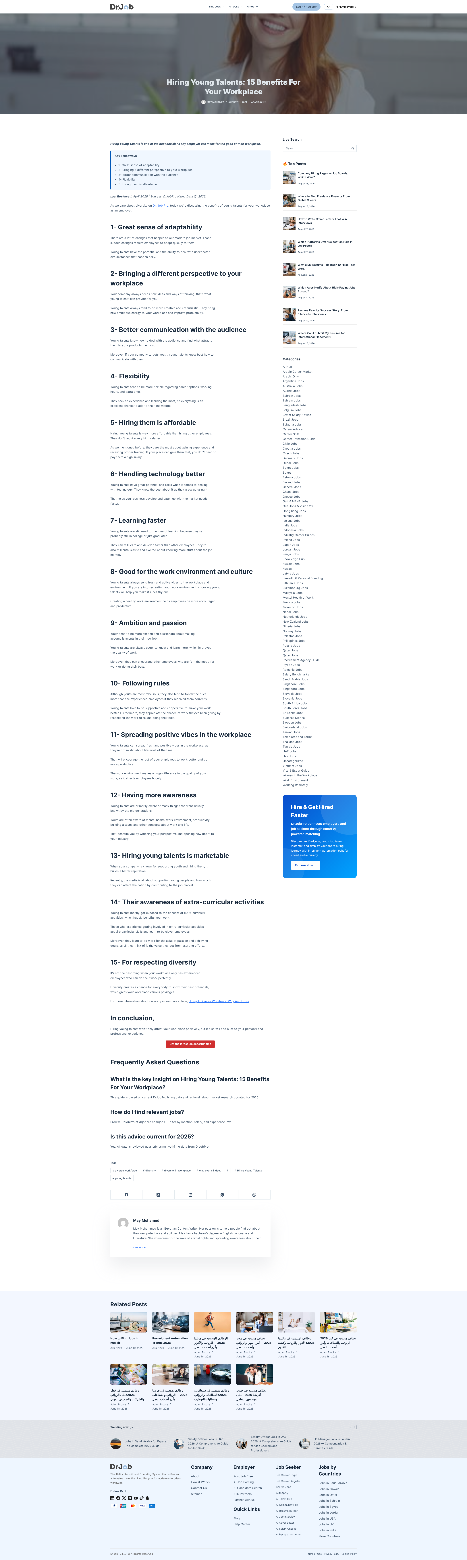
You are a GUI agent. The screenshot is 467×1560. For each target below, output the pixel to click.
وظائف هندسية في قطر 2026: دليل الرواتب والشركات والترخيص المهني (127, 1395)
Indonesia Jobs (293, 530)
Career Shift (291, 434)
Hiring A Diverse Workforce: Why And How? (219, 1001)
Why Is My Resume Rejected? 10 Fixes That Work (326, 266)
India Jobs (290, 525)
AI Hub (250, 6)
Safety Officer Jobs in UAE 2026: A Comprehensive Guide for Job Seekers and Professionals (271, 1443)
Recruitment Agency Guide (301, 660)
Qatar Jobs (290, 650)
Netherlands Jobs (295, 616)
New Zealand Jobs (295, 621)
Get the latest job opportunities (190, 1044)
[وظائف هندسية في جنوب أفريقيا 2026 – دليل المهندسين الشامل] (254, 1374)
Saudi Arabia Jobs (295, 679)
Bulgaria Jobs (292, 424)
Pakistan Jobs (292, 636)
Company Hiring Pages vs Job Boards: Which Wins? (323, 175)
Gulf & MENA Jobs (295, 501)
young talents (122, 1178)
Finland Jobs (291, 482)
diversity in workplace (176, 1170)
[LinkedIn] (191, 1195)
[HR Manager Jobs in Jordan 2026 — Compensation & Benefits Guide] (304, 1443)
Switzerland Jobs (295, 727)
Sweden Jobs (292, 722)
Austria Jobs (291, 391)
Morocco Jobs (293, 607)
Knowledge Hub (294, 559)
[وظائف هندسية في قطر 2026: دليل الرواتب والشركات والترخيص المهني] (128, 1374)
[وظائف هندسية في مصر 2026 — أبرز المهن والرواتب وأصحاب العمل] (254, 1322)
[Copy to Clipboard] (254, 1195)
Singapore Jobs (293, 684)
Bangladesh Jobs (294, 405)
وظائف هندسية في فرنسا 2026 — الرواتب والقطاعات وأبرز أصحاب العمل (170, 1395)
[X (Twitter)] (158, 1195)
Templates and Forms (297, 737)
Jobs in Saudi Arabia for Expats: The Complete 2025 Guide (146, 1444)
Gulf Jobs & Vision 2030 (299, 506)
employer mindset (209, 1170)
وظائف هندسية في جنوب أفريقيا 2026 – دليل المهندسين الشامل (251, 1395)
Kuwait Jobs (291, 564)
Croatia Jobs (292, 448)
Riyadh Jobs (291, 665)
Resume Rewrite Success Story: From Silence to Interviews (323, 312)
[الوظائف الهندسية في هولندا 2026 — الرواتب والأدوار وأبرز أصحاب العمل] (212, 1322)
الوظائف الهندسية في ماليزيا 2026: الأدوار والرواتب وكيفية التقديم (296, 1342)
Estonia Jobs (292, 477)
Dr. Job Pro (160, 205)
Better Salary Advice (297, 415)
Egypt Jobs (291, 467)
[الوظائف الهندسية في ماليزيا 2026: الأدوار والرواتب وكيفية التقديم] (296, 1322)
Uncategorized (293, 761)
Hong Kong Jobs (294, 511)
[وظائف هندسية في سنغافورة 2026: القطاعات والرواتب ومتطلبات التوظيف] (212, 1374)
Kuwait (287, 569)
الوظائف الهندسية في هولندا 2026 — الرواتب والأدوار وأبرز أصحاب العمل (211, 1342)
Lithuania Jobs (293, 583)
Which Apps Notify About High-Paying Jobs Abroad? (326, 289)
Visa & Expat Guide (296, 770)
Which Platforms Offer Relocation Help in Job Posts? (325, 243)
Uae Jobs (289, 756)
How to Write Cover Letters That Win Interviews (322, 221)
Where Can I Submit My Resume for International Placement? (321, 335)
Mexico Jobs (291, 602)
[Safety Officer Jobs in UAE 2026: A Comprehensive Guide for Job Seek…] (178, 1443)
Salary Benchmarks (296, 674)
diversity (149, 1170)
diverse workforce (125, 1170)
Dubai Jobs (290, 463)
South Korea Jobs (295, 708)
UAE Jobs (289, 751)
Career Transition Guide (299, 439)
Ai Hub (287, 367)
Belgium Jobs (292, 410)
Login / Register (306, 6)
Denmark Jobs (293, 458)
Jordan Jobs (291, 549)
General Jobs (292, 487)
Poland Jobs (291, 645)
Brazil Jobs (290, 419)
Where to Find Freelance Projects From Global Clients (324, 198)
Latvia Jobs (291, 573)
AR (328, 6)
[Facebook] (126, 1195)
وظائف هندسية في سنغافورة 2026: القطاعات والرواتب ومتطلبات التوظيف (211, 1395)
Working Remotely (295, 785)
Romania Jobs (292, 669)
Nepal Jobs (290, 612)
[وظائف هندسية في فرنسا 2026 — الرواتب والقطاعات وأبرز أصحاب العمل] (170, 1374)
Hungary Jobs (292, 516)
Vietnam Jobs (292, 766)
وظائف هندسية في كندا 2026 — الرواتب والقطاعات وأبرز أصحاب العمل (338, 1342)
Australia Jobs (292, 386)
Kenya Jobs (291, 554)
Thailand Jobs (292, 742)
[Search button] (352, 148)
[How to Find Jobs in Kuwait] (128, 1322)
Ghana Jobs (291, 491)
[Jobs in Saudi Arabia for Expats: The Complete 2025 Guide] (115, 1443)
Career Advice (292, 429)
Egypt (287, 472)
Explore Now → (305, 865)
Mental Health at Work (298, 597)
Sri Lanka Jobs (293, 713)
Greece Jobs (291, 496)
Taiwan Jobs (291, 732)
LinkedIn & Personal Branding (303, 578)
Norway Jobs (292, 631)
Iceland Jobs (291, 520)
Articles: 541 (140, 1247)
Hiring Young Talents (248, 1170)
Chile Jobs (290, 443)
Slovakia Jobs (292, 693)
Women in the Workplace (300, 775)
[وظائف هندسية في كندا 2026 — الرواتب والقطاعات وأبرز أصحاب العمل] (338, 1322)
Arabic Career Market (297, 371)
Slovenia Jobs (292, 698)
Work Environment (295, 780)
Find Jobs (215, 6)
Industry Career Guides (298, 535)
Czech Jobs (291, 453)
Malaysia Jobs (292, 593)
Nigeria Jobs (291, 626)
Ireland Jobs (291, 540)
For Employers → (346, 6)
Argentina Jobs (293, 381)
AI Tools (234, 6)
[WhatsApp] (222, 1195)
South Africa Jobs (295, 703)
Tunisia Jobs (291, 746)
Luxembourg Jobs (295, 588)
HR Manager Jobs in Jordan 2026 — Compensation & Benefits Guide (332, 1443)
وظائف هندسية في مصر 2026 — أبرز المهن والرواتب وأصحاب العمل (254, 1342)
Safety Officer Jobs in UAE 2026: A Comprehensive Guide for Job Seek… (208, 1443)
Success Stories (294, 718)
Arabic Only (258, 102)
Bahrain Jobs (292, 395)
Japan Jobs (291, 544)
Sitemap (196, 1494)
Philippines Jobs (294, 640)
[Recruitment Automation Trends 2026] (170, 1322)
